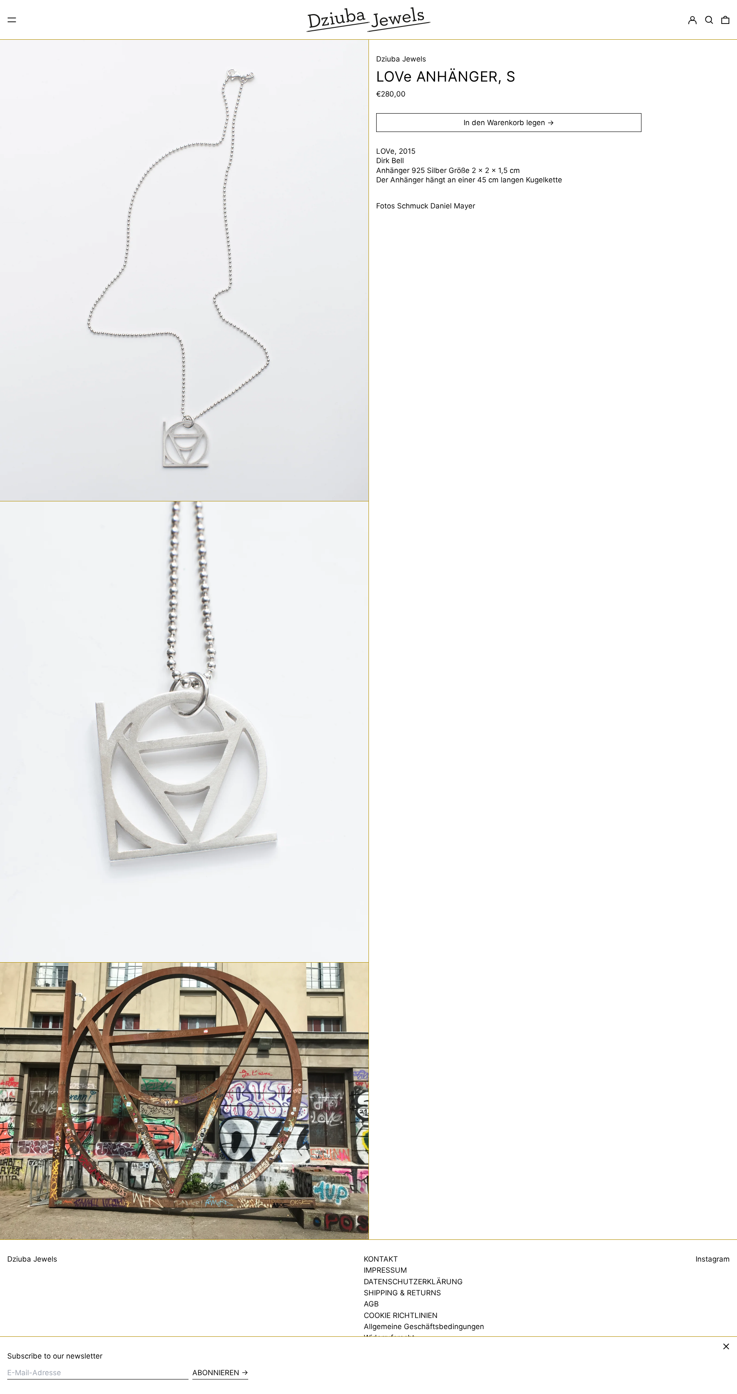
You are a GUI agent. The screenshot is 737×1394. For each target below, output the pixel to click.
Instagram (713, 1259)
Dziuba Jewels (401, 59)
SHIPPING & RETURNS (402, 1293)
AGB (371, 1304)
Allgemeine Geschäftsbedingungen (424, 1326)
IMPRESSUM (385, 1270)
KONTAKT (381, 1259)
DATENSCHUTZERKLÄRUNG (413, 1281)
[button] (709, 19)
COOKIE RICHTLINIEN (401, 1315)
